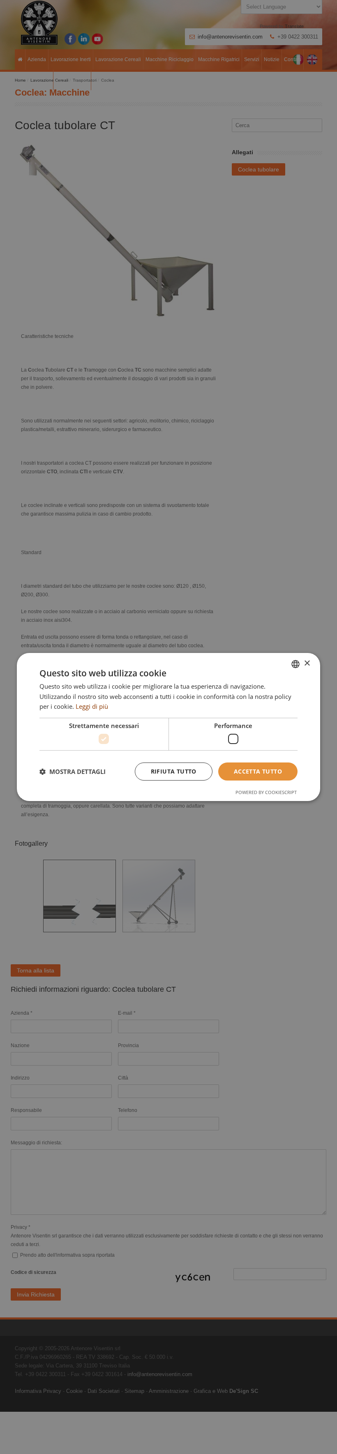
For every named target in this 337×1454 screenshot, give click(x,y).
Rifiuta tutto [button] (173, 771)
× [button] (307, 663)
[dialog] (168, 727)
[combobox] (295, 664)
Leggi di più (92, 706)
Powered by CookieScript (266, 792)
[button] (72, 771)
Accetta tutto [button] (258, 771)
